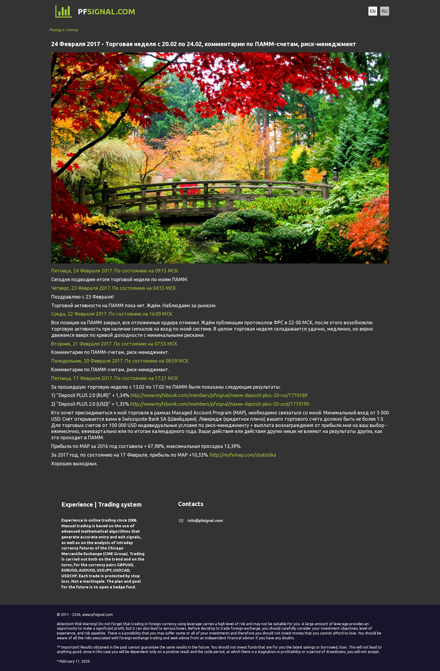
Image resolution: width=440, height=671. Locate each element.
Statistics (315, 12)
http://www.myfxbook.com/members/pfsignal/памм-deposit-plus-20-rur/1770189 (219, 395)
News (339, 12)
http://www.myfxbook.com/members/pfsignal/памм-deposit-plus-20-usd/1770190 (219, 404)
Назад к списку (63, 29)
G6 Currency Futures (243, 12)
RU (385, 11)
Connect (286, 12)
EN (373, 11)
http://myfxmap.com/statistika (243, 455)
